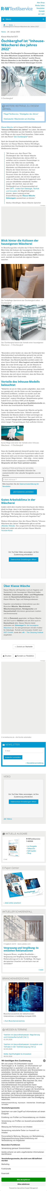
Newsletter (41, 8)
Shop (29, 853)
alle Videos (8, 819)
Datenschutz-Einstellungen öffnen (23, 559)
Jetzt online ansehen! (13, 903)
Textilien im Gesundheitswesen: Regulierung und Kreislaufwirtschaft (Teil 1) (22, 1036)
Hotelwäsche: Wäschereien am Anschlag (19, 119)
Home (11, 25)
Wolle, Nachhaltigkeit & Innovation (17, 1054)
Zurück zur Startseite (23, 647)
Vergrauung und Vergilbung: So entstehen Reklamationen (21, 949)
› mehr (40, 970)
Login (41, 14)
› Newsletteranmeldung (34, 763)
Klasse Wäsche (7, 127)
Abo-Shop (41, 2)
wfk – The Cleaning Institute (32, 632)
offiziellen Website (8, 526)
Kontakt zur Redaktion (24, 656)
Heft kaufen (31, 851)
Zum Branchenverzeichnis (15, 1021)
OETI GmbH (8, 632)
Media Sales (40, 5)
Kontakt (42, 11)
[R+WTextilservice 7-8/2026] (14, 857)
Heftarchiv (31, 848)
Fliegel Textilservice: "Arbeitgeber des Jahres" (21, 114)
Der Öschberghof (20, 137)
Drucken (7, 656)
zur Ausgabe (32, 846)
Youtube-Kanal (6, 530)
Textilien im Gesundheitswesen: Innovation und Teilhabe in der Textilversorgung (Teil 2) (23, 1045)
